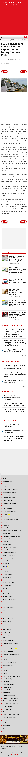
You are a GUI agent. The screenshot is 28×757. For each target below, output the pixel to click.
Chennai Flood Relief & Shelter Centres (12, 530)
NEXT (22, 71)
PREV (5, 71)
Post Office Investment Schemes (11, 654)
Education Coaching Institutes (10, 558)
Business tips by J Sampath (9, 511)
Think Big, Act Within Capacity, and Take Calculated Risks (14, 351)
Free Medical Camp (7, 571)
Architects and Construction (9, 492)
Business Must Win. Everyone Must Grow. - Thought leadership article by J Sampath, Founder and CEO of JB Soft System (15, 343)
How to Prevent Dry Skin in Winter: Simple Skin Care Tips (14, 404)
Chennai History (7, 533)
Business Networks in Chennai (10, 519)
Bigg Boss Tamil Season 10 (9, 503)
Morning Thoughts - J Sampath (10, 643)
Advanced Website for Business (11, 489)
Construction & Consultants (9, 552)
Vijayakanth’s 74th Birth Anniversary (12, 425)
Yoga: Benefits (6, 731)
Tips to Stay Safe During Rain (10, 700)
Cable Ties (5, 541)
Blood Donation (6, 506)
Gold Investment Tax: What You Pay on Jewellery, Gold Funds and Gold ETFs (17, 292)
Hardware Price (7, 593)
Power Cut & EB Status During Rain (11, 657)
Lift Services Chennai (8, 618)
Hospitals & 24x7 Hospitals (9, 599)
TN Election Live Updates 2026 (10, 703)
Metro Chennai (6, 637)
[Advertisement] (14, 21)
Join (4, 610)
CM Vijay (5, 522)
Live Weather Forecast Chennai (10, 624)
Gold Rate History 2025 (8, 582)
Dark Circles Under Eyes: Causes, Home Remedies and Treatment (14, 410)
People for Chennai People (9, 662)
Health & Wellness (7, 596)
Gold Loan (5, 580)
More (23, 355)
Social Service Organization (10, 679)
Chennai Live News (7, 538)
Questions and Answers (8, 665)
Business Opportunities (8, 517)
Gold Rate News (7, 585)
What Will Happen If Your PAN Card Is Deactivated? (13, 381)
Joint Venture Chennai (8, 607)
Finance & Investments (8, 560)
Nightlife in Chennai (7, 646)
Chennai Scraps (7, 544)
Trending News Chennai (8, 720)
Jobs (4, 604)
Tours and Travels (7, 706)
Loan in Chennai (7, 629)
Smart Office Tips (7, 690)
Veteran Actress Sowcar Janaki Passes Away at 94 (14, 431)
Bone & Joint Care (7, 508)
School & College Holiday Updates (11, 676)
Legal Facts (5, 615)
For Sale (5, 569)
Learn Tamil (5, 626)
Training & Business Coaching (10, 717)
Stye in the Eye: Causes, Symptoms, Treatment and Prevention (12, 397)
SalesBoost (5, 670)
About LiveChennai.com (8, 486)
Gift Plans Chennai (7, 574)
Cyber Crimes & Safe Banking (10, 547)
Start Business (6, 692)
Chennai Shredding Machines (10, 549)
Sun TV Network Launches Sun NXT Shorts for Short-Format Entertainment (14, 438)
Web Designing (6, 725)
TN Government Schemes (9, 711)
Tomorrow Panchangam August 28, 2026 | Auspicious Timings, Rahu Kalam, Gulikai (17, 258)
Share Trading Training (8, 684)
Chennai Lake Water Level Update (11, 536)
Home (4, 478)
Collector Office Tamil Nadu (9, 555)
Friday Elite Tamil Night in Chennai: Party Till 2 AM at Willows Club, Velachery (17, 315)
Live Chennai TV (7, 621)
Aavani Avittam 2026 (8, 484)
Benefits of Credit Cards (9, 497)
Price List (5, 659)
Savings (5, 673)
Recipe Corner (6, 668)
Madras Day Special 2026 (9, 635)
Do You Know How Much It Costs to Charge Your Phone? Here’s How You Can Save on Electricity (15, 367)
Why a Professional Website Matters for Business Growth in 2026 (17, 281)
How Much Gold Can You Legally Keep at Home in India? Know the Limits (15, 374)
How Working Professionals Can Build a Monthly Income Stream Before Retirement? (17, 270)
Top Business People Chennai (10, 698)
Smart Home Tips (7, 687)
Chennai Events (6, 528)
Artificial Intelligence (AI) (9, 495)
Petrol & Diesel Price (8, 651)
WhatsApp (5, 728)
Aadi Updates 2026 (7, 481)
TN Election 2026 (7, 709)
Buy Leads (5, 514)
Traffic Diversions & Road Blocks (11, 714)
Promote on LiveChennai (9, 648)
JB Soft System (14, 755)
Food (4, 566)
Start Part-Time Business (9, 695)
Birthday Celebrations (8, 500)
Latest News (6, 613)
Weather (5, 722)
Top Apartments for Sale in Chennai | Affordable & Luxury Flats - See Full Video (17, 303)
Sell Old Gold (6, 681)
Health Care (6, 602)
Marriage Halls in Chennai (9, 640)
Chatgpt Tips (6, 525)
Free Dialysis (6, 563)
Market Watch (6, 632)
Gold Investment (7, 577)
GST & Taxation (7, 591)
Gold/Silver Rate (7, 588)
